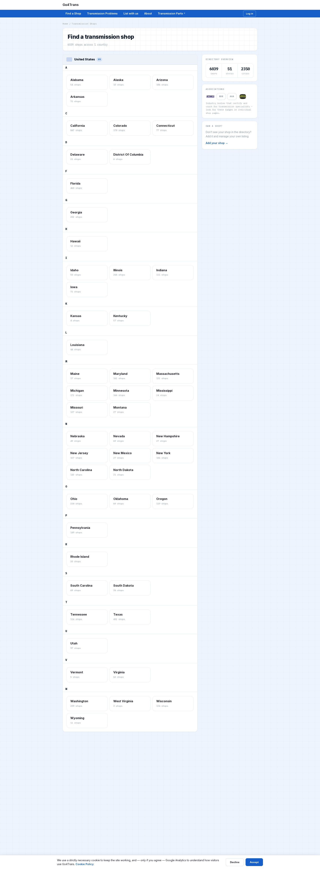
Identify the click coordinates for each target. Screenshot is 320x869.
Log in (249, 13)
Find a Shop (73, 13)
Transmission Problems (102, 13)
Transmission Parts (170, 13)
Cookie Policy (85, 864)
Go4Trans (71, 5)
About (148, 13)
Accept (254, 862)
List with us (131, 13)
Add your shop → (217, 143)
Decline (234, 862)
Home (65, 23)
